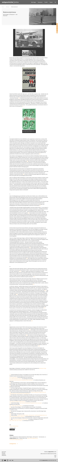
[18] (26, 335)
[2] (22, 106)
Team (51, 2)
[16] (32, 320)
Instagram (57, 30)
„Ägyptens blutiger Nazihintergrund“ (18, 401)
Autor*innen (4, 451)
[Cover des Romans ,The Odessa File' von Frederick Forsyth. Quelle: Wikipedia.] (29, 68)
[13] (45, 290)
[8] (29, 247)
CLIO (10, 460)
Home (3, 6)
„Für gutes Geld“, (14, 377)
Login (55, 456)
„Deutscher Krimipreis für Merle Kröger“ (20, 419)
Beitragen (3, 452)
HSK (12, 460)
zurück (12, 429)
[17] (29, 329)
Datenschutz (4, 455)
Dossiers (40, 2)
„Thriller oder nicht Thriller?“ (16, 378)
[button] (57, 24)
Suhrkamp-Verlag (42, 368)
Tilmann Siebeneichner (14, 426)
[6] (40, 205)
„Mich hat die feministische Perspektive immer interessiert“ (22, 380)
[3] (39, 153)
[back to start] (10, 2)
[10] (20, 271)
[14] (16, 294)
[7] (28, 212)
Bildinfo (53, 24)
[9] (27, 258)
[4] (27, 161)
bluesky (57, 32)
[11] (34, 276)
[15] (44, 307)
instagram (8, 460)
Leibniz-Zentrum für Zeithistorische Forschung (48, 453)
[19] (39, 345)
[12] (33, 284)
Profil (46, 2)
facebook (3, 460)
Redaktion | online (50, 451)
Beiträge (33, 2)
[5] (23, 174)
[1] (19, 98)
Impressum (4, 454)
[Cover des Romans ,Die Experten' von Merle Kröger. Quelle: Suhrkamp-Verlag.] (29, 109)
